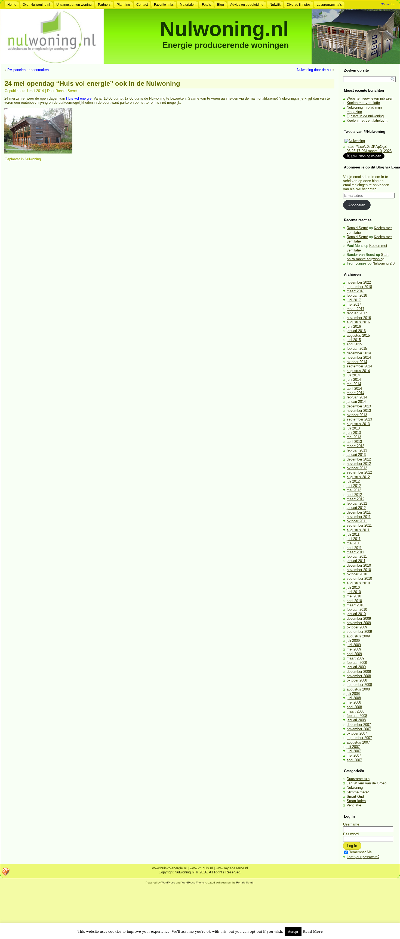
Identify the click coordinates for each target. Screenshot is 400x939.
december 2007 (359, 725)
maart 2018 (355, 291)
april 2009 (354, 654)
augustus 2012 (358, 477)
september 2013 (359, 419)
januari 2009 (356, 667)
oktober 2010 (357, 574)
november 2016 (359, 318)
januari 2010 (356, 614)
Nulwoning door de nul (314, 70)
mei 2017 (354, 304)
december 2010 (359, 565)
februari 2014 (357, 397)
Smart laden (356, 801)
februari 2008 (357, 716)
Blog (220, 5)
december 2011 (359, 512)
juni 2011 (354, 539)
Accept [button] (293, 931)
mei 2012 (354, 490)
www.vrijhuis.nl (201, 868)
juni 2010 (354, 592)
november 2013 (359, 411)
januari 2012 (356, 508)
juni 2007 (354, 751)
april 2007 (354, 760)
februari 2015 (357, 348)
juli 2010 (353, 587)
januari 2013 (356, 455)
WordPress (168, 882)
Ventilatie (354, 805)
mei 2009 (354, 649)
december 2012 (359, 459)
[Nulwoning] (354, 141)
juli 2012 (353, 481)
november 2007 (359, 729)
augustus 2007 (358, 742)
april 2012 (354, 495)
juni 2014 (354, 380)
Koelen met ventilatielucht (367, 120)
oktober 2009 (357, 627)
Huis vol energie (78, 98)
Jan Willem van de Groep (366, 783)
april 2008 (354, 707)
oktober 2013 (357, 415)
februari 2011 (357, 556)
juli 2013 (353, 428)
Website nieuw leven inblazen (370, 98)
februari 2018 (357, 295)
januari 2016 (356, 331)
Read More (313, 931)
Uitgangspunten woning (74, 5)
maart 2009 (355, 658)
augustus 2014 (358, 371)
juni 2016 (354, 326)
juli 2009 (353, 641)
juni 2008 (354, 698)
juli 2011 (353, 534)
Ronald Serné (66, 91)
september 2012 (359, 472)
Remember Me (360, 852)
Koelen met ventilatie (363, 103)
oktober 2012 (357, 468)
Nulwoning (33, 159)
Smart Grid (355, 796)
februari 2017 (357, 313)
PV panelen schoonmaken (28, 70)
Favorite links (164, 5)
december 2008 (359, 672)
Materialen (188, 5)
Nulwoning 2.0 (384, 263)
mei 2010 (354, 596)
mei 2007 (354, 755)
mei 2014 (354, 384)
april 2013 (354, 442)
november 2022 (359, 282)
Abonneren (356, 205)
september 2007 (359, 738)
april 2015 (354, 344)
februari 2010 (357, 609)
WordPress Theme (193, 882)
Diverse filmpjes (298, 5)
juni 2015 (354, 340)
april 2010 (354, 601)
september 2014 (359, 366)
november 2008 (359, 676)
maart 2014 (355, 393)
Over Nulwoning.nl (36, 5)
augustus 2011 (358, 530)
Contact (142, 5)
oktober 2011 (357, 521)
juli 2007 (353, 747)
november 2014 (359, 357)
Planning (123, 5)
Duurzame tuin (358, 779)
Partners (104, 5)
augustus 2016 (358, 322)
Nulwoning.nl (224, 28)
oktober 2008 (357, 680)
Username (351, 824)
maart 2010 (355, 605)
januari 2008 (356, 720)
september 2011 (359, 525)
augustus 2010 (358, 583)
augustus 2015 (358, 335)
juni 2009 (354, 645)
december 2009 (359, 618)
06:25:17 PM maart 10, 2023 (369, 151)
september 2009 (359, 632)
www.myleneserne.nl (232, 868)
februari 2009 (357, 663)
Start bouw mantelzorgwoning (368, 257)
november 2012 (359, 464)
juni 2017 (354, 300)
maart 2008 (355, 711)
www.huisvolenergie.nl (169, 868)
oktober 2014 (357, 362)
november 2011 (359, 517)
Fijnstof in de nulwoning (365, 116)
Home (11, 5)
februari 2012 (357, 503)
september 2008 (359, 685)
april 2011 (354, 548)
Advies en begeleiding (246, 5)
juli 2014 (353, 375)
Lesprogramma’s (329, 5)
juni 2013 (354, 433)
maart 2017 (355, 309)
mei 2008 (354, 702)
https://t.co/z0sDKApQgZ (367, 147)
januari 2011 (356, 561)
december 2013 (359, 406)
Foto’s (206, 5)
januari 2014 (356, 402)
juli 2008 (353, 694)
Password (351, 834)
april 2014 (354, 388)
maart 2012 (355, 499)
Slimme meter (358, 792)
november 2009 (359, 623)
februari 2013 (357, 450)
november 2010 (359, 570)
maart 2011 (355, 552)
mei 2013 (354, 437)
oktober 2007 (357, 733)
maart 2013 (355, 446)
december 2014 (359, 353)
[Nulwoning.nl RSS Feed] (6, 871)
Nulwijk (275, 5)
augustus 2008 (358, 689)
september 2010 (359, 578)
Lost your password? (363, 857)
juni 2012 (354, 486)
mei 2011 (354, 543)
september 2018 (359, 287)
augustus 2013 (358, 424)
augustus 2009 (358, 636)
